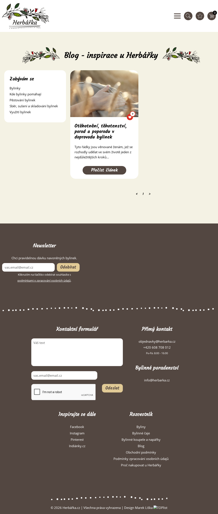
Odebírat (68, 267)
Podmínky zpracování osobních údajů (141, 459)
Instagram (77, 433)
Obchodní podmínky (141, 452)
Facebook (77, 427)
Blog (141, 446)
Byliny (141, 427)
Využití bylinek (20, 112)
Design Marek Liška (138, 507)
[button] (35, 88)
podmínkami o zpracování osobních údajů (44, 280)
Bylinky (15, 88)
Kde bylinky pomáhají (25, 94)
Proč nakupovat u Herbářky (141, 465)
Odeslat (112, 388)
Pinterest (77, 439)
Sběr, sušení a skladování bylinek (34, 106)
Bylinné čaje (141, 433)
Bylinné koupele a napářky (141, 439)
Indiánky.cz (77, 446)
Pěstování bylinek (22, 100)
